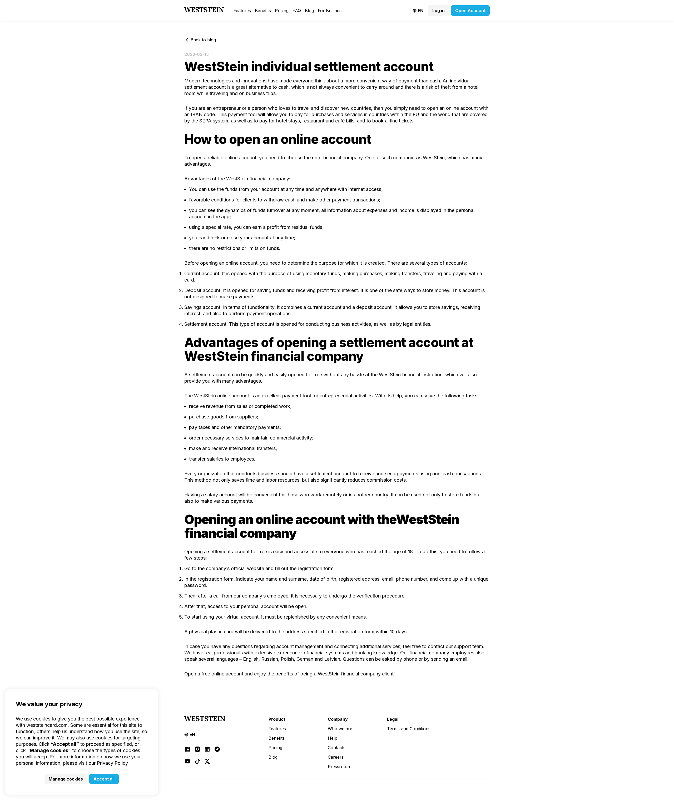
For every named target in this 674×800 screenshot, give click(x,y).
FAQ (297, 10)
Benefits (263, 10)
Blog (309, 10)
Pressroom (339, 766)
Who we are (340, 728)
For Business (331, 10)
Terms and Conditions (408, 728)
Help (332, 738)
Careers (336, 757)
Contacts (336, 747)
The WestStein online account (216, 395)
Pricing (282, 10)
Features (242, 10)
